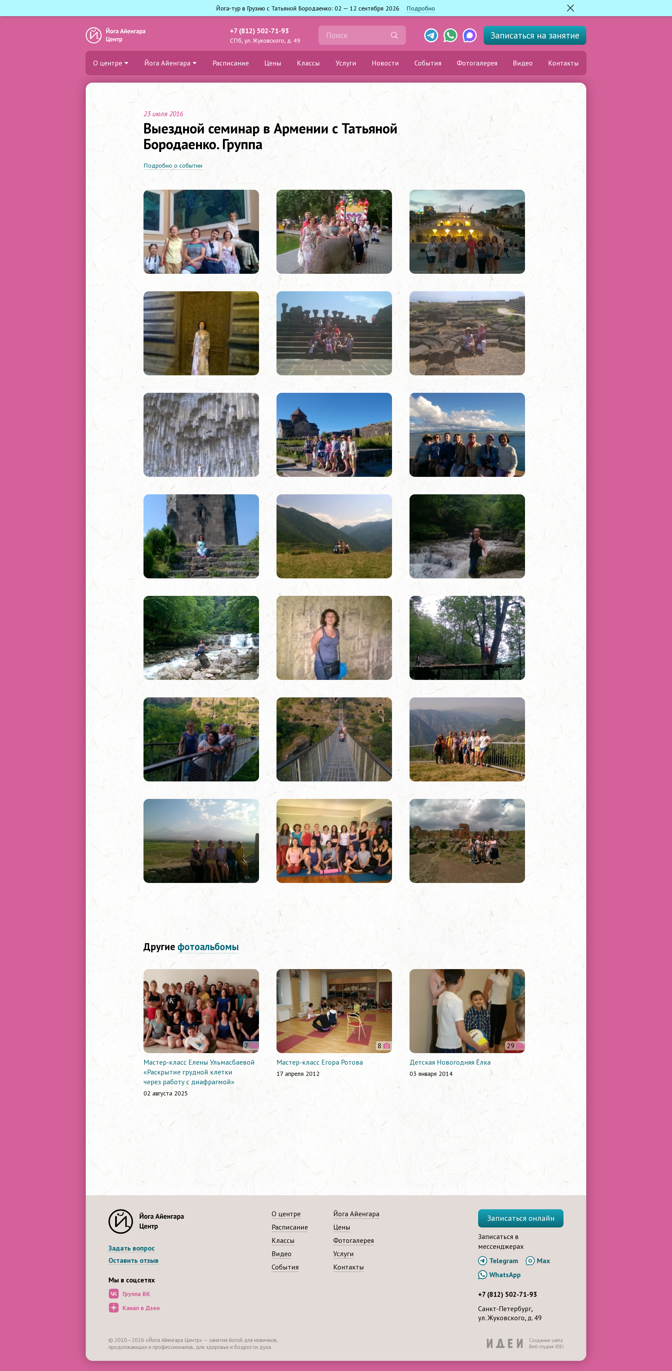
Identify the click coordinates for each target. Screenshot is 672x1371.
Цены (272, 63)
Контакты (563, 63)
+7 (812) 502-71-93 (259, 30)
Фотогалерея (477, 63)
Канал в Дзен (141, 1308)
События (427, 63)
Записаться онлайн (521, 1218)
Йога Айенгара (167, 63)
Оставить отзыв (133, 1261)
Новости (385, 63)
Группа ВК (136, 1294)
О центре (107, 63)
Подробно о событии (173, 165)
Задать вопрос (131, 1248)
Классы (308, 63)
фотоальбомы (208, 946)
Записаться (535, 35)
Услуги (346, 63)
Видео (523, 63)
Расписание (230, 63)
